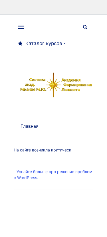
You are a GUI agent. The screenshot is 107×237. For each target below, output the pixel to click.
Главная (30, 126)
